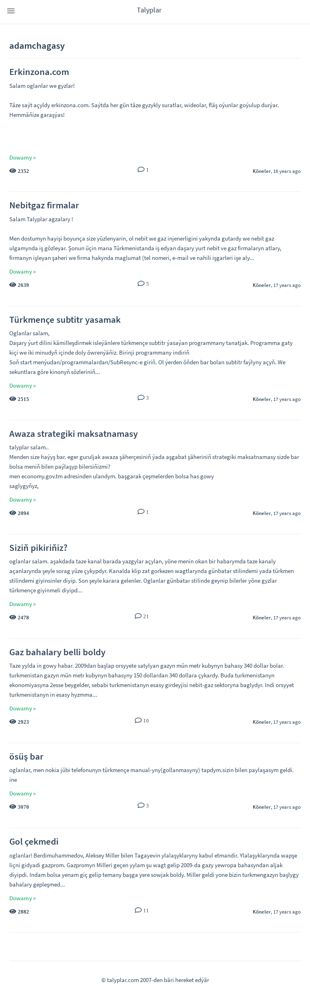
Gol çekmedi (34, 841)
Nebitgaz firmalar (44, 205)
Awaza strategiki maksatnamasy (73, 433)
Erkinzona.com (39, 71)
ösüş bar (26, 756)
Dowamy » (22, 157)
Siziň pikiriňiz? (38, 547)
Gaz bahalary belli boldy (57, 652)
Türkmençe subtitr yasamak (65, 319)
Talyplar (149, 10)
